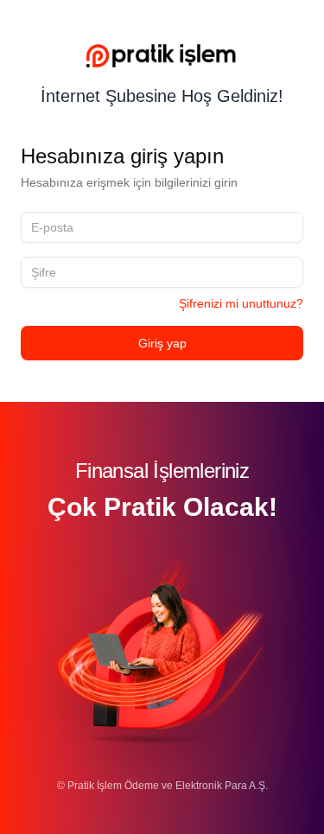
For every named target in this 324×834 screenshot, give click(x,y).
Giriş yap (162, 343)
